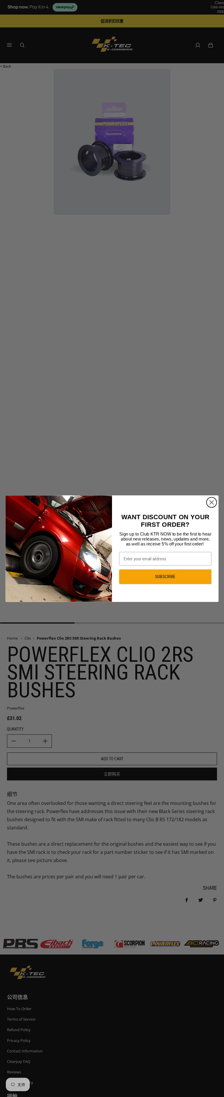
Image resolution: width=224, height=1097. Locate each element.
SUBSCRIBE (165, 576)
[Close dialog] (211, 502)
